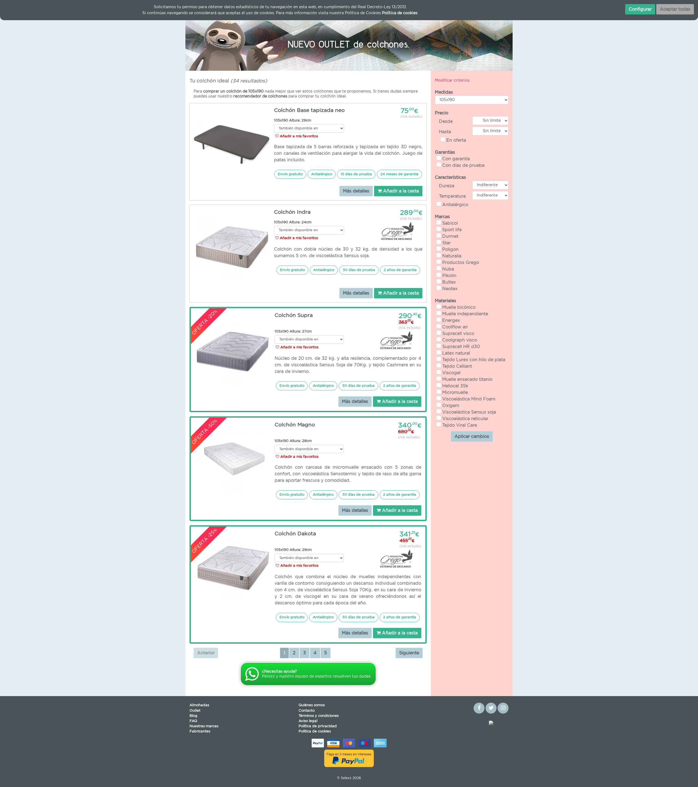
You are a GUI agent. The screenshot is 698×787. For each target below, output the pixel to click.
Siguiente (409, 653)
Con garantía (456, 159)
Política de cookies (315, 731)
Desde (446, 121)
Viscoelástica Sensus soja (469, 412)
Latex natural (456, 353)
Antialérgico (455, 205)
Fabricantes (199, 731)
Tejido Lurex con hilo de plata (473, 360)
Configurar (640, 9)
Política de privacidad (318, 726)
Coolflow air (455, 327)
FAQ (193, 721)
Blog (193, 716)
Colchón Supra (294, 315)
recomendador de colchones (260, 96)
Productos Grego (460, 262)
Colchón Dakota (295, 533)
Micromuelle (455, 392)
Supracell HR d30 (461, 347)
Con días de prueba (463, 165)
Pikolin (449, 276)
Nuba (448, 269)
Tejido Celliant (457, 366)
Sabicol (450, 223)
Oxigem (450, 405)
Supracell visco (458, 333)
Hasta (445, 132)
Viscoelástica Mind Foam (468, 399)
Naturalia (451, 256)
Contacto (307, 710)
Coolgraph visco (459, 340)
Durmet (450, 236)
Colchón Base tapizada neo (309, 110)
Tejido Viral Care (459, 425)
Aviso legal (308, 721)
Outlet (194, 710)
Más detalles (356, 191)
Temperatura (452, 196)
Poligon (450, 249)
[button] (209, 43)
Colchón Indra (292, 212)
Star (446, 243)
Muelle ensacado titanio (467, 379)
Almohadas (199, 705)
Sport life (452, 230)
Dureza (446, 186)
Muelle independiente (465, 314)
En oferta (456, 140)
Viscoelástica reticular (465, 419)
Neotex (450, 289)
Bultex (449, 282)
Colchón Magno (295, 424)
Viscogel (451, 373)
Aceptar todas (675, 9)
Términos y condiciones (319, 716)
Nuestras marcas (203, 726)
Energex (451, 320)
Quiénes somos (312, 705)
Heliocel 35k (455, 386)
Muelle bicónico (459, 307)
